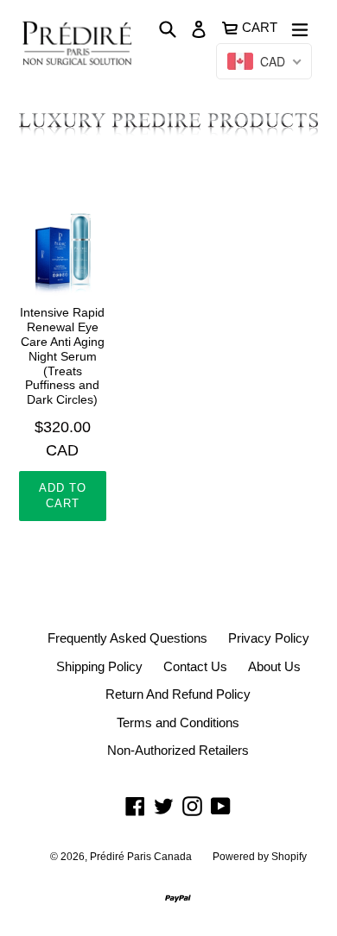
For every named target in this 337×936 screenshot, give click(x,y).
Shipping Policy (99, 666)
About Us (274, 666)
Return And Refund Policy (178, 694)
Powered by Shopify (260, 857)
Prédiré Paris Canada (141, 857)
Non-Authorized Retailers (178, 750)
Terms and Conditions (178, 722)
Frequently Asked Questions (127, 638)
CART (260, 25)
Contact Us (195, 666)
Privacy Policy (268, 638)
